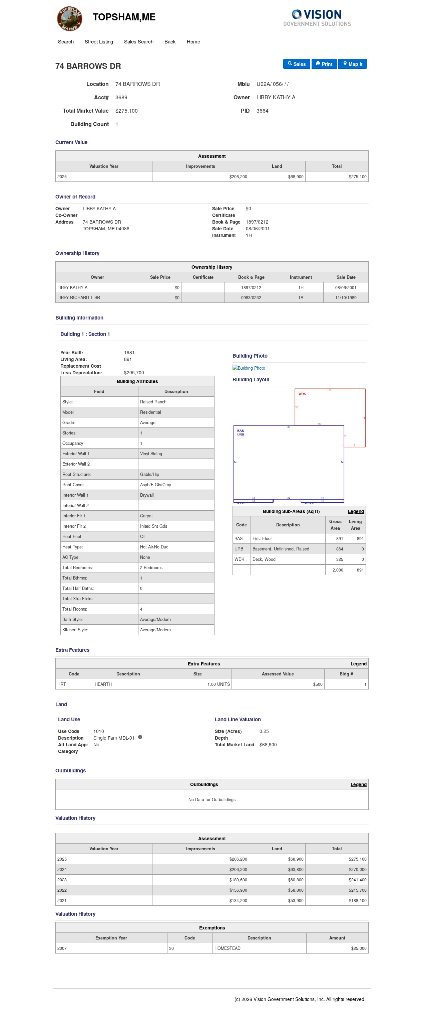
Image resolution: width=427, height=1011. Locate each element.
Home (193, 41)
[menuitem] (66, 40)
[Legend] (140, 737)
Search (66, 41)
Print (327, 63)
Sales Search (138, 41)
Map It (355, 63)
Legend (356, 511)
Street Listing (99, 41)
